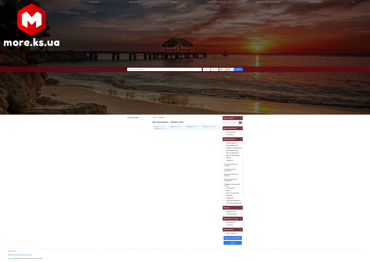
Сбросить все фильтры (233, 238)
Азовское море (134, 2)
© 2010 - (11, 258)
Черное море (94, 2)
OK (240, 122)
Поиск (233, 243)
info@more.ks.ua (15, 254)
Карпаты (174, 2)
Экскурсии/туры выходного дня (268, 2)
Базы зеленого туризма (216, 2)
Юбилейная (157, 128)
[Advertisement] (186, 146)
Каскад (155, 126)
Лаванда (172, 126)
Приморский (189, 126)
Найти (238, 69)
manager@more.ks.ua (27, 254)
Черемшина (205, 126)
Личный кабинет (316, 2)
